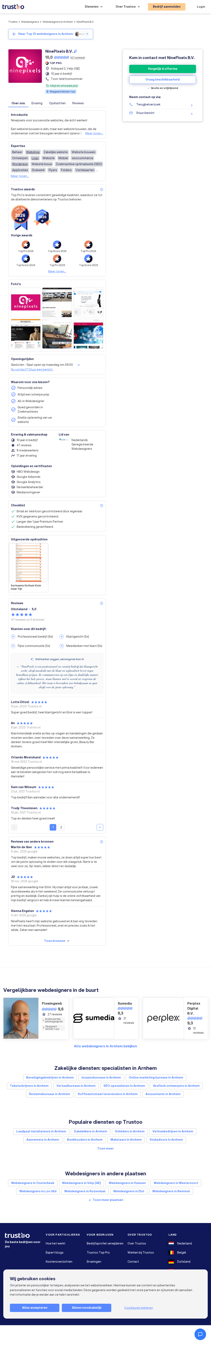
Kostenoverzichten (59, 1262)
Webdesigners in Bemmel (171, 1191)
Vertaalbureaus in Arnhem (76, 1086)
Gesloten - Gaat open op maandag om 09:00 (42, 365)
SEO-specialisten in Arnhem (124, 1086)
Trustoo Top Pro (98, 1252)
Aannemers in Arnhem (42, 1140)
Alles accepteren (34, 1308)
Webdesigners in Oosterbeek (32, 1183)
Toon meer (105, 1148)
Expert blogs (54, 1252)
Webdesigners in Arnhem (58, 22)
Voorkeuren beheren (138, 1308)
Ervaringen (94, 1262)
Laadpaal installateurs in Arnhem (41, 1131)
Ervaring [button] (37, 103)
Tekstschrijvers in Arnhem (29, 1086)
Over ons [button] (18, 103)
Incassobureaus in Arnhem (101, 1077)
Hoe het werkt (55, 1243)
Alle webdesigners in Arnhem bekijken (105, 1046)
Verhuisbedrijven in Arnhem (172, 1131)
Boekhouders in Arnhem (85, 1140)
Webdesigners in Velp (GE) (81, 1183)
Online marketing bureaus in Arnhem (156, 1077)
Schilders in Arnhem (130, 1131)
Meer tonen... (94, 133)
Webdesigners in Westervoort (176, 1183)
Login (201, 6)
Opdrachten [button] (57, 103)
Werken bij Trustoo (141, 1252)
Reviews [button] (78, 103)
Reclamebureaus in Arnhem (49, 1094)
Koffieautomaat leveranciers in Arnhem (108, 1094)
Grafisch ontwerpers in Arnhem (176, 1086)
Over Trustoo (137, 1243)
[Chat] (200, 1334)
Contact (133, 1262)
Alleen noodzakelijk (86, 1308)
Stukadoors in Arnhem (166, 1140)
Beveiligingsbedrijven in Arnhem (50, 1077)
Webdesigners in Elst (128, 1191)
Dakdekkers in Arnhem (90, 1131)
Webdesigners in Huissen (127, 1183)
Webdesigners (30, 22)
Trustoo (13, 22)
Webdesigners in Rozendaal (85, 1191)
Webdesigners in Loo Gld (37, 1191)
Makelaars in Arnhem (126, 1140)
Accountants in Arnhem (163, 1094)
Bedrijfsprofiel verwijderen (105, 1243)
